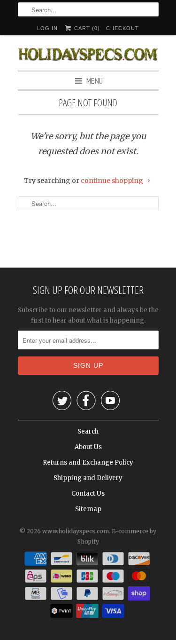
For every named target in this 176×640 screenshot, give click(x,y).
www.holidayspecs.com (75, 531)
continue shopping (113, 180)
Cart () (86, 28)
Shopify (88, 541)
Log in (47, 28)
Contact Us (88, 494)
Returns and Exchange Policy (88, 462)
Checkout (122, 28)
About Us (88, 447)
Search (88, 431)
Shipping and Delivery (88, 478)
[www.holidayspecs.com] (88, 52)
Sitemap (88, 509)
